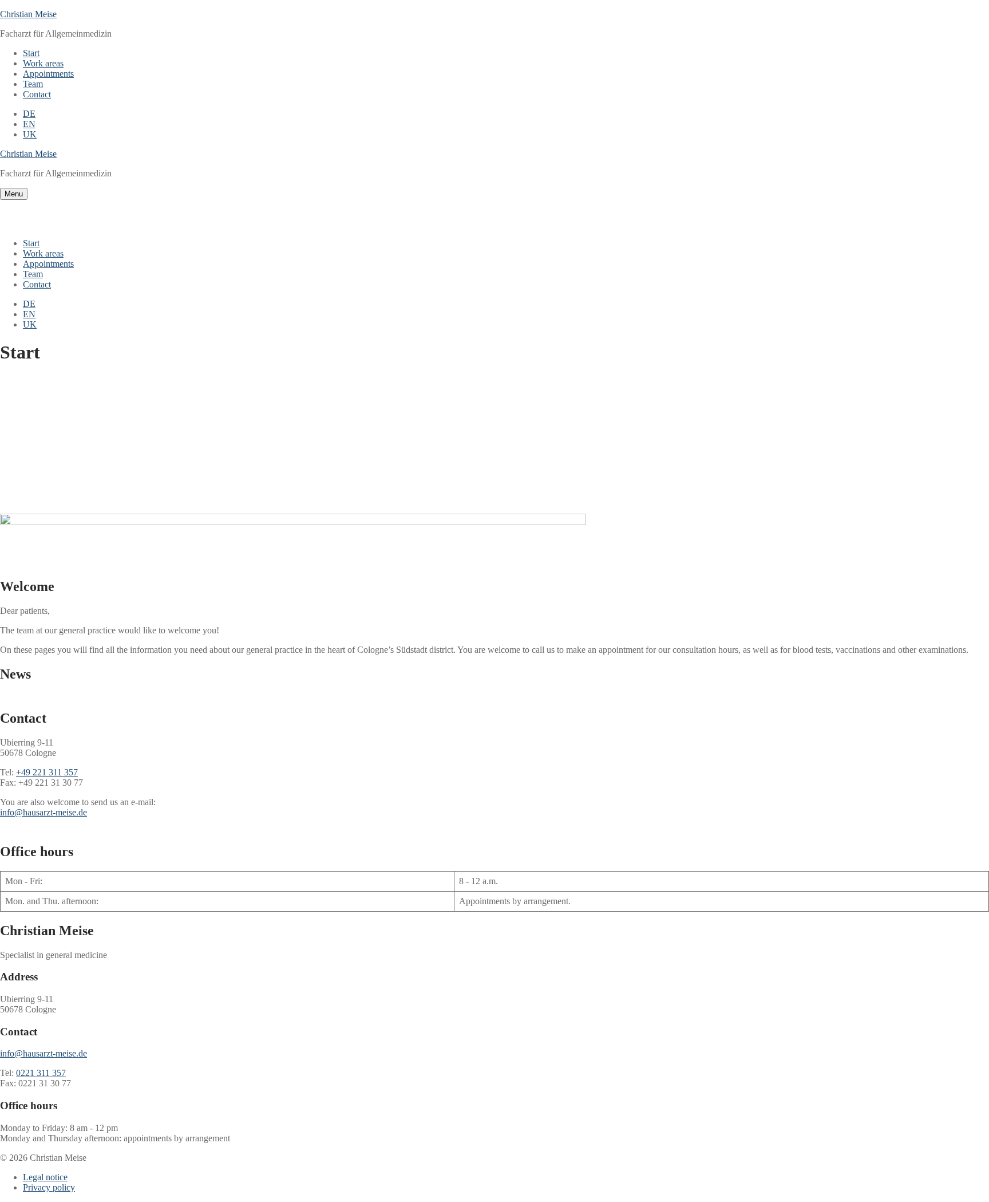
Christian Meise (28, 14)
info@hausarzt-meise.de (43, 812)
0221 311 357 (41, 1073)
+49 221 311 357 (47, 772)
